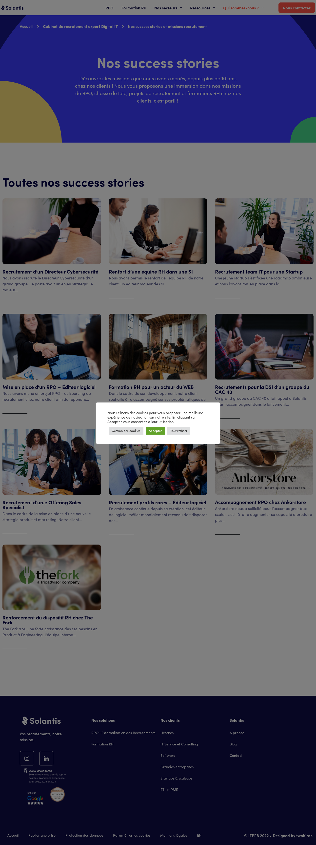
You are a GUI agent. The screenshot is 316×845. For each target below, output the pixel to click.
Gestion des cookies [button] (126, 430)
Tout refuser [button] (178, 430)
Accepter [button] (155, 430)
